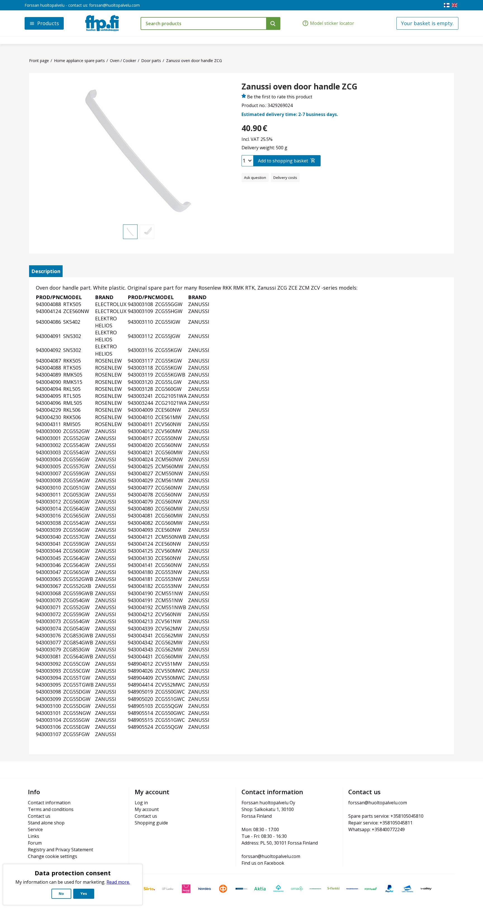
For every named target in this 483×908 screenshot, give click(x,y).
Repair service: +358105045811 (380, 823)
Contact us (39, 816)
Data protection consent (73, 872)
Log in (141, 803)
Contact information (49, 803)
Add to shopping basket (283, 161)
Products (48, 23)
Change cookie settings (52, 856)
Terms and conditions (51, 809)
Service (35, 829)
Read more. (118, 882)
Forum (35, 843)
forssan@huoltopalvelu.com (114, 5)
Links (33, 836)
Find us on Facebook (263, 863)
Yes (83, 893)
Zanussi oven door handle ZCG (299, 86)
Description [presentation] (45, 271)
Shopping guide (151, 823)
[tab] (46, 271)
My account (147, 809)
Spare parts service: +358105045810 (385, 816)
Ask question (255, 177)
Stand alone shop (46, 823)
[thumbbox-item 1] (130, 231)
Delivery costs (285, 177)
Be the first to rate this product (279, 97)
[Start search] (273, 23)
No (61, 893)
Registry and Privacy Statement (60, 849)
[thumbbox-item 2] (147, 231)
